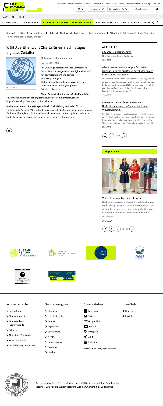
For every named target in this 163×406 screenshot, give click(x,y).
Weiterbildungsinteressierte (22, 345)
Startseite (62, 3)
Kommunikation (97, 32)
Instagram (93, 331)
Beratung (146, 3)
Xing (90, 336)
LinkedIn (92, 341)
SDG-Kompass (131, 22)
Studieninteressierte (19, 316)
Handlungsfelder (107, 22)
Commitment (10, 22)
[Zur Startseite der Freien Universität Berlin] (21, 7)
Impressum (98, 3)
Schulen (13, 330)
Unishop (156, 3)
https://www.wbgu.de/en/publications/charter (29, 101)
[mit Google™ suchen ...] (157, 9)
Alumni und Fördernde (20, 335)
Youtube (92, 326)
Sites (22, 32)
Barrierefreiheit (133, 3)
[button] (80, 9)
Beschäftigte (15, 310)
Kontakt (87, 3)
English (129, 316)
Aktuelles (114, 32)
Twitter (91, 316)
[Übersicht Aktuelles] (9, 131)
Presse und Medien (18, 340)
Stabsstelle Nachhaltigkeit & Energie (67, 22)
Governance (30, 22)
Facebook (93, 310)
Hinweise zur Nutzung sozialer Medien (100, 348)
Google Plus (94, 321)
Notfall (121, 3)
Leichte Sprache (75, 3)
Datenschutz (111, 3)
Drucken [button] (129, 310)
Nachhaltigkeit (13, 17)
